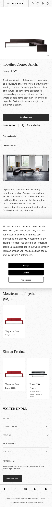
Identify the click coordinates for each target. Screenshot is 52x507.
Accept (26, 266)
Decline (26, 273)
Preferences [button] (26, 255)
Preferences (26, 280)
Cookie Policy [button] (41, 247)
